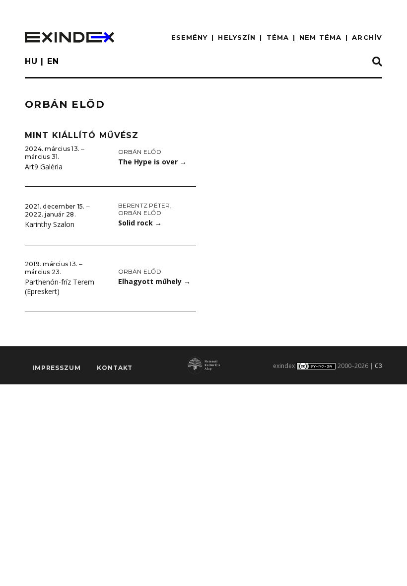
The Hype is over (152, 161)
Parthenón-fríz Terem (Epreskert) (59, 286)
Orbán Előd (139, 151)
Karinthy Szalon (49, 224)
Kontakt (115, 367)
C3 (378, 366)
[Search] (377, 62)
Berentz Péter (144, 205)
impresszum (56, 367)
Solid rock (140, 222)
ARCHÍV (367, 37)
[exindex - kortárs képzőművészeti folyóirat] (69, 37)
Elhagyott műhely (154, 281)
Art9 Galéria (44, 166)
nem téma (320, 37)
